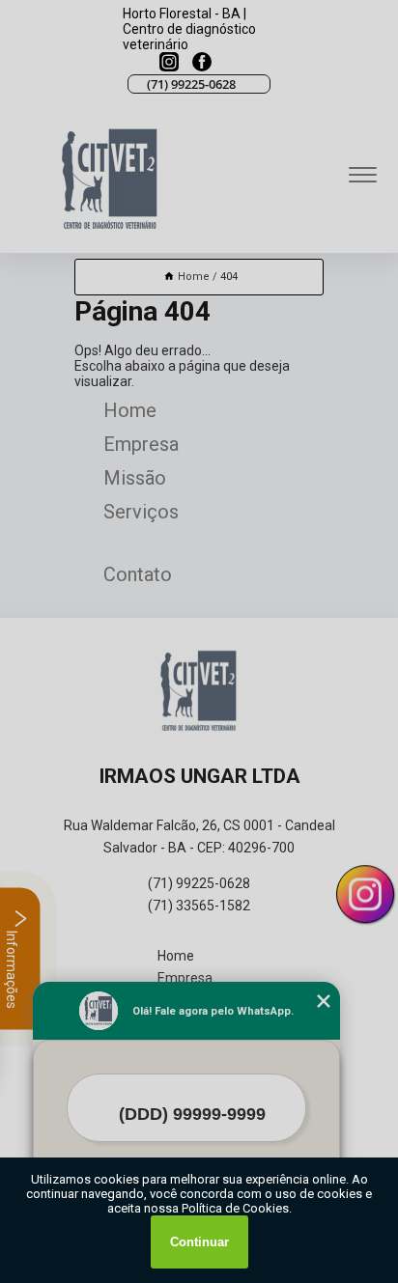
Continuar (199, 1242)
